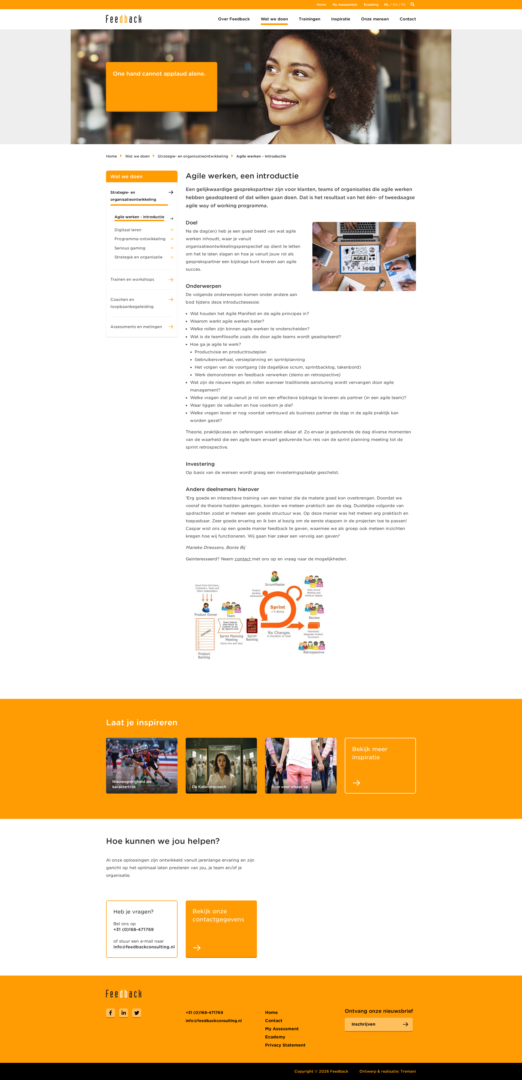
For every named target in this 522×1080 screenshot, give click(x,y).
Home (321, 4)
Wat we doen (274, 19)
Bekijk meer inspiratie (369, 753)
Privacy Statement (285, 1045)
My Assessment (345, 4)
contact (243, 559)
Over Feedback (234, 19)
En (395, 4)
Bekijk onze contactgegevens (218, 915)
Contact (408, 19)
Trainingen (309, 19)
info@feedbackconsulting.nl (144, 947)
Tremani (408, 1071)
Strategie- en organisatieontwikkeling (193, 156)
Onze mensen (375, 19)
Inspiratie (340, 19)
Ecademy (371, 4)
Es (403, 4)
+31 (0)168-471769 (133, 929)
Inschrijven (363, 1024)
